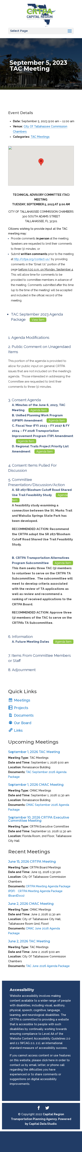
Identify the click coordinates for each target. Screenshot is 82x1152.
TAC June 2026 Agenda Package (48, 966)
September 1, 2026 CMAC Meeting (35, 785)
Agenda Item (38, 410)
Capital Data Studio (43, 1123)
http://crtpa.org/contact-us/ (32, 259)
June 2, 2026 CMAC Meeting (31, 904)
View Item (38, 319)
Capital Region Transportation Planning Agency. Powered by (41, 1119)
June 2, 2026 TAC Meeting (29, 941)
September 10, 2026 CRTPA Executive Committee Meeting (38, 819)
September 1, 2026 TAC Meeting (34, 752)
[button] (41, 162)
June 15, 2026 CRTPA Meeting (32, 861)
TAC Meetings (40, 136)
